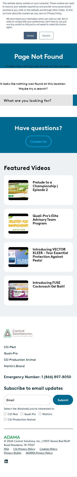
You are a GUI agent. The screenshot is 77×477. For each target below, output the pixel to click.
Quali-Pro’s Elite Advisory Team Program (45, 219)
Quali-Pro (11, 353)
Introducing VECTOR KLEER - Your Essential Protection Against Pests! (50, 254)
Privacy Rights (12, 452)
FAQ (6, 448)
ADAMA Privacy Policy (39, 452)
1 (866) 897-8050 (56, 376)
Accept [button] (30, 35)
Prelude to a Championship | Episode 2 (45, 185)
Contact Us (38, 141)
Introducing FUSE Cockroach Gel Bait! (49, 284)
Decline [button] (46, 35)
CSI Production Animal (20, 359)
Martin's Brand (14, 366)
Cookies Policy (48, 448)
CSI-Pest (10, 347)
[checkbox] (38, 416)
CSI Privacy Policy (24, 448)
